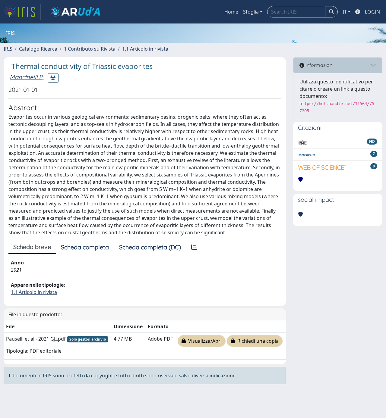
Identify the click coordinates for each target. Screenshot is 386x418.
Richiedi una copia (257, 341)
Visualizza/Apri (204, 341)
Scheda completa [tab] (85, 247)
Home (231, 11)
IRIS (8, 48)
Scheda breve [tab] (32, 247)
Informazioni (318, 65)
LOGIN (372, 11)
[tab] (194, 247)
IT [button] (345, 11)
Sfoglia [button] (251, 11)
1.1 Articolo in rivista (145, 48)
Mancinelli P (26, 77)
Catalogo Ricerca (38, 48)
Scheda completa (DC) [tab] (150, 247)
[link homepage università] (75, 12)
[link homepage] (22, 12)
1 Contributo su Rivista (89, 48)
